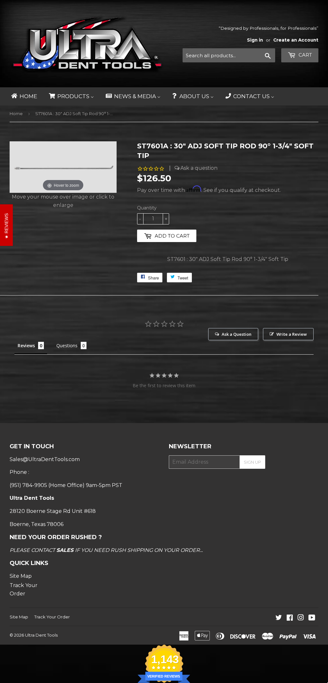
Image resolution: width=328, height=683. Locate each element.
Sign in (255, 40)
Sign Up (252, 462)
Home (16, 113)
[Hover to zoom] (63, 167)
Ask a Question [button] (236, 334)
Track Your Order (52, 616)
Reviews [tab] (26, 345)
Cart (304, 55)
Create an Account (295, 40)
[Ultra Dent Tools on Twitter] (278, 618)
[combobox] (229, 55)
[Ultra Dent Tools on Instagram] (301, 618)
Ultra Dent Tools (41, 635)
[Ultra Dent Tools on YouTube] (311, 618)
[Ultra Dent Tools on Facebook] (289, 618)
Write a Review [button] (291, 334)
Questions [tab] (67, 345)
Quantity (147, 208)
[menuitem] (24, 96)
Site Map (21, 576)
